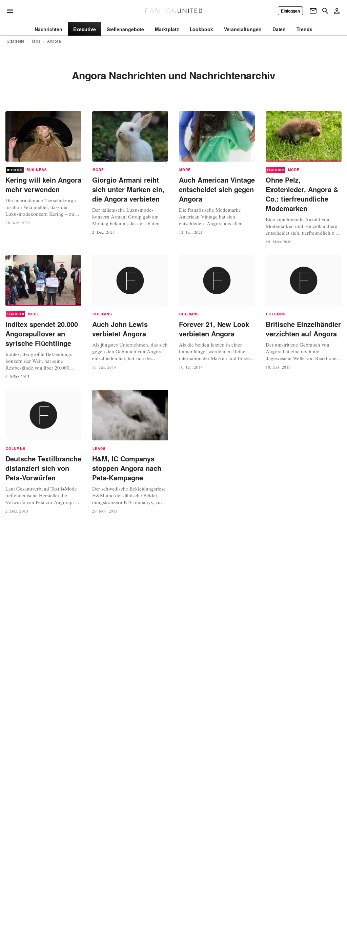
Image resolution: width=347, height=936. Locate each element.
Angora (54, 41)
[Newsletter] (313, 11)
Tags (35, 41)
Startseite (15, 41)
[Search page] (325, 11)
